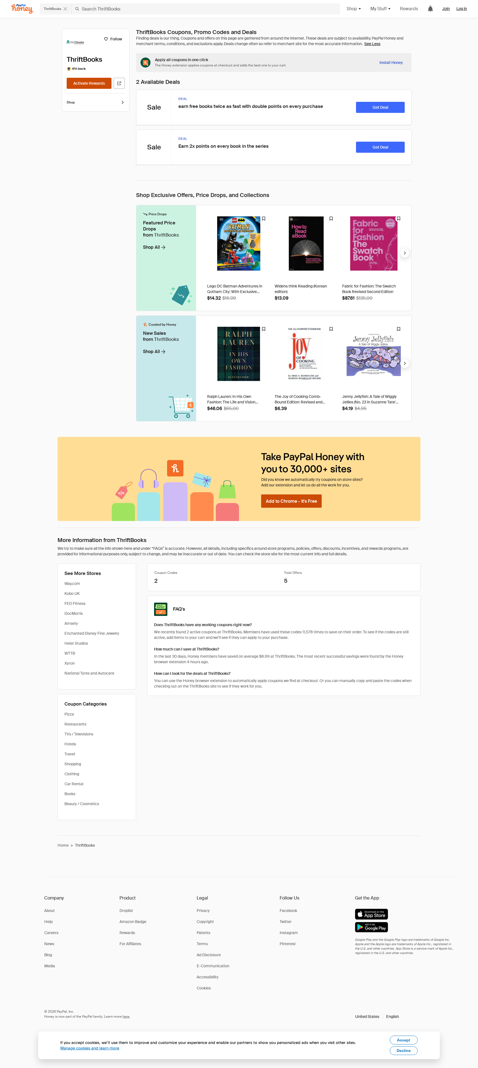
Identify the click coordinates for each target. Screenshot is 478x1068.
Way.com (72, 583)
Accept (403, 1040)
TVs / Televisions (78, 734)
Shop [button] (352, 9)
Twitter (286, 921)
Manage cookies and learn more (89, 1048)
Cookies (204, 988)
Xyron (69, 663)
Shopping (72, 763)
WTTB (69, 653)
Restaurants (75, 724)
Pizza (69, 714)
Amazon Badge (132, 921)
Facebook (288, 910)
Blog (48, 954)
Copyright (205, 921)
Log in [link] (461, 8)
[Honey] (22, 9)
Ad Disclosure (209, 954)
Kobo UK (72, 593)
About (49, 910)
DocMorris (73, 613)
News (49, 943)
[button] (377, 1016)
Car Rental (73, 783)
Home (63, 845)
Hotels (70, 744)
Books (69, 793)
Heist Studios (76, 643)
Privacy (203, 910)
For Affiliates (130, 943)
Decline (404, 1050)
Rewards (409, 9)
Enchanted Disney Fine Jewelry (91, 633)
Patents (203, 932)
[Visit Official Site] (119, 83)
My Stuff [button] (378, 9)
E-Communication (213, 965)
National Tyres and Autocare (89, 673)
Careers (51, 932)
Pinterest (288, 943)
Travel (69, 753)
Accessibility (208, 976)
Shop (71, 102)
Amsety (71, 623)
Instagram (289, 932)
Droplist (126, 910)
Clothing (71, 773)
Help (48, 921)
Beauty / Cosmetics (81, 803)
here (126, 1016)
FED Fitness (74, 603)
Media (49, 965)
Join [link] (446, 8)
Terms (202, 943)
